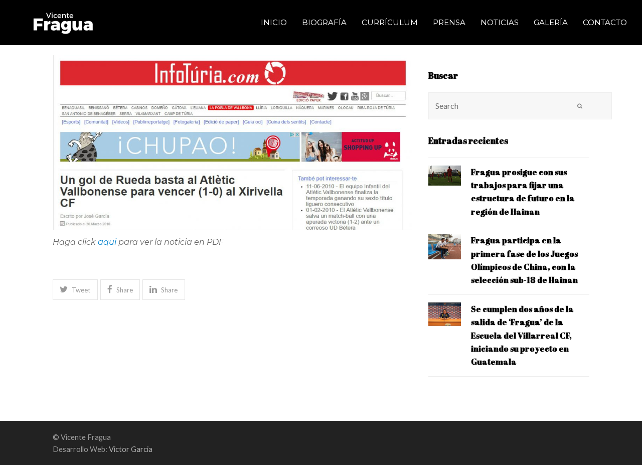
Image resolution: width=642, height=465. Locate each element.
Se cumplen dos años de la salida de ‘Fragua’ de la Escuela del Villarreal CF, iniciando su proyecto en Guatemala (522, 335)
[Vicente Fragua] (63, 21)
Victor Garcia (130, 448)
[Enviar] (579, 106)
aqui (107, 242)
